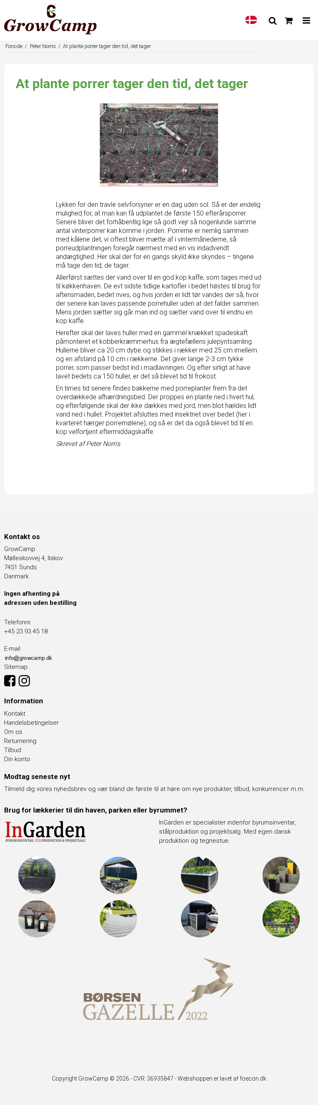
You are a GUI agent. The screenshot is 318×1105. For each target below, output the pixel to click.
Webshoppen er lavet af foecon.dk (222, 1078)
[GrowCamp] (50, 19)
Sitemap (16, 667)
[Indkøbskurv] (288, 20)
